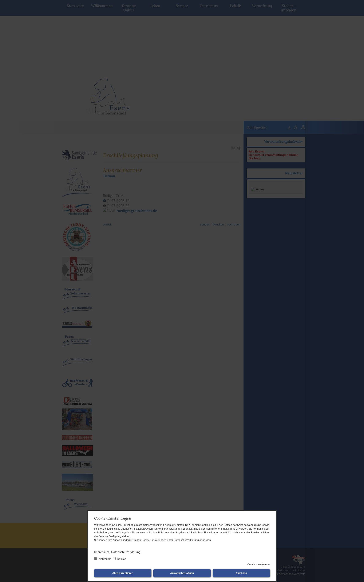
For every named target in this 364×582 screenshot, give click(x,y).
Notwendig (105, 559)
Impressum (101, 552)
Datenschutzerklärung (126, 552)
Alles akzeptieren (122, 573)
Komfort (121, 559)
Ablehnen (241, 573)
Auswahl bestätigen (182, 573)
